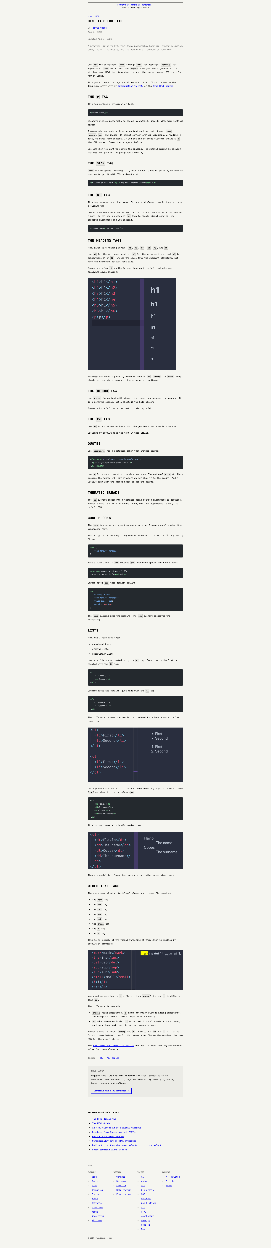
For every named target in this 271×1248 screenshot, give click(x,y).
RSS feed (97, 1220)
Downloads (97, 1207)
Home (90, 16)
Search (95, 1181)
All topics (113, 1057)
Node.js (145, 1224)
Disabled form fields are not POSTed (114, 1132)
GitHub (169, 1181)
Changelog (97, 1190)
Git (143, 1207)
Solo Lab (121, 1185)
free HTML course (163, 86)
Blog (94, 1176)
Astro (144, 1181)
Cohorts (120, 1176)
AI (142, 1176)
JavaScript (147, 1216)
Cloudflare (147, 1190)
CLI (143, 1185)
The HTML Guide (101, 1123)
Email (169, 1185)
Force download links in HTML (109, 1149)
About (95, 1211)
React (144, 1229)
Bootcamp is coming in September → (135, 5)
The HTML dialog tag (104, 1118)
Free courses (123, 1194)
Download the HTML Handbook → (111, 1090)
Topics (95, 1194)
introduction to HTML (130, 86)
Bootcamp (121, 1181)
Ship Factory (123, 1190)
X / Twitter (173, 1176)
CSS (143, 1194)
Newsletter (98, 1216)
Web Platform (148, 1203)
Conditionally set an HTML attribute (114, 1140)
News (94, 1185)
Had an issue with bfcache (108, 1136)
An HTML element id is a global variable (116, 1127)
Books (95, 1198)
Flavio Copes (99, 27)
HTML (98, 16)
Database (146, 1198)
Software (97, 1203)
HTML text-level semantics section (113, 1045)
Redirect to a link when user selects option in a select (126, 1145)
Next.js (145, 1220)
